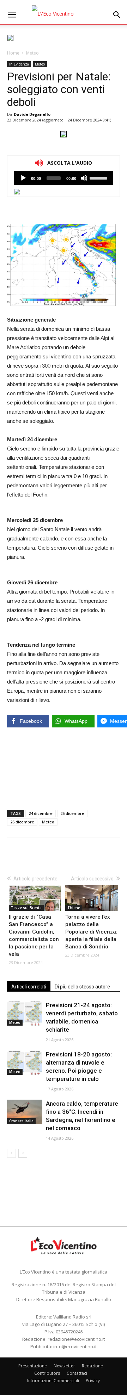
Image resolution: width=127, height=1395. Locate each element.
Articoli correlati (28, 986)
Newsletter (64, 1366)
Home (13, 53)
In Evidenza (19, 64)
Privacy (93, 1381)
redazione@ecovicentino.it (76, 1339)
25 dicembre (72, 813)
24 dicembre (41, 813)
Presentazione (32, 1366)
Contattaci (77, 1373)
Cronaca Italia (21, 1120)
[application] (63, 178)
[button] (117, 14)
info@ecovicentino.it (75, 1346)
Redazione (92, 1366)
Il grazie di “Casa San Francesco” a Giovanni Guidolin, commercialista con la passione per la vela (34, 935)
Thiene (73, 907)
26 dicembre (22, 821)
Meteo (32, 53)
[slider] (99, 177)
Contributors (47, 1373)
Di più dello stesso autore (82, 986)
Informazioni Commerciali (53, 1381)
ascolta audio (23, 178)
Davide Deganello (32, 114)
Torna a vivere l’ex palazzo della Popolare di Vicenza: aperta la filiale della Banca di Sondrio (91, 932)
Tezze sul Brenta (26, 907)
